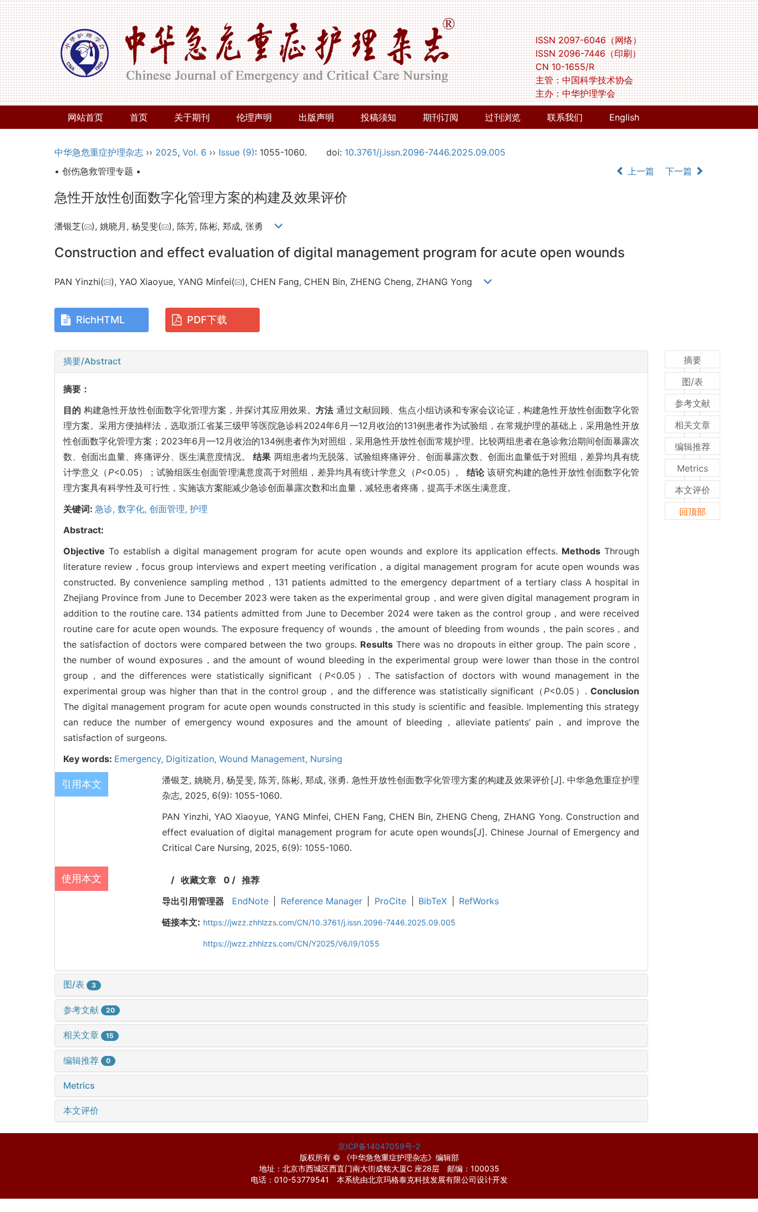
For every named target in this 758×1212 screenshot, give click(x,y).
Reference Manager (321, 901)
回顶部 (692, 511)
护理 (199, 508)
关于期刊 (192, 117)
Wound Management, (264, 758)
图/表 (79, 984)
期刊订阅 (440, 117)
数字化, (133, 508)
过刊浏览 (503, 117)
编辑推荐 (86, 1060)
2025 (166, 152)
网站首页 (85, 117)
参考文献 (89, 1009)
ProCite (390, 901)
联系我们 (565, 117)
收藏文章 (198, 879)
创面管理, (169, 508)
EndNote (250, 901)
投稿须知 (378, 117)
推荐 (251, 879)
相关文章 (88, 1034)
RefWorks (479, 901)
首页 (139, 117)
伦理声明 (254, 117)
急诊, (106, 508)
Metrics (79, 1085)
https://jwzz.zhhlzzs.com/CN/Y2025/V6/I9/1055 (291, 943)
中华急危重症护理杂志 (98, 152)
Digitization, (192, 758)
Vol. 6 (194, 152)
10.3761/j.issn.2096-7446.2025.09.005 (425, 152)
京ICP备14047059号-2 (379, 1146)
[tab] (351, 361)
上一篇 (639, 171)
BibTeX (432, 901)
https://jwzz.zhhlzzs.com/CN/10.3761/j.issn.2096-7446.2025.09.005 (329, 922)
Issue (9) (237, 152)
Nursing (326, 758)
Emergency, (140, 758)
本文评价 (81, 1110)
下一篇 (680, 171)
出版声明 (316, 117)
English (624, 117)
